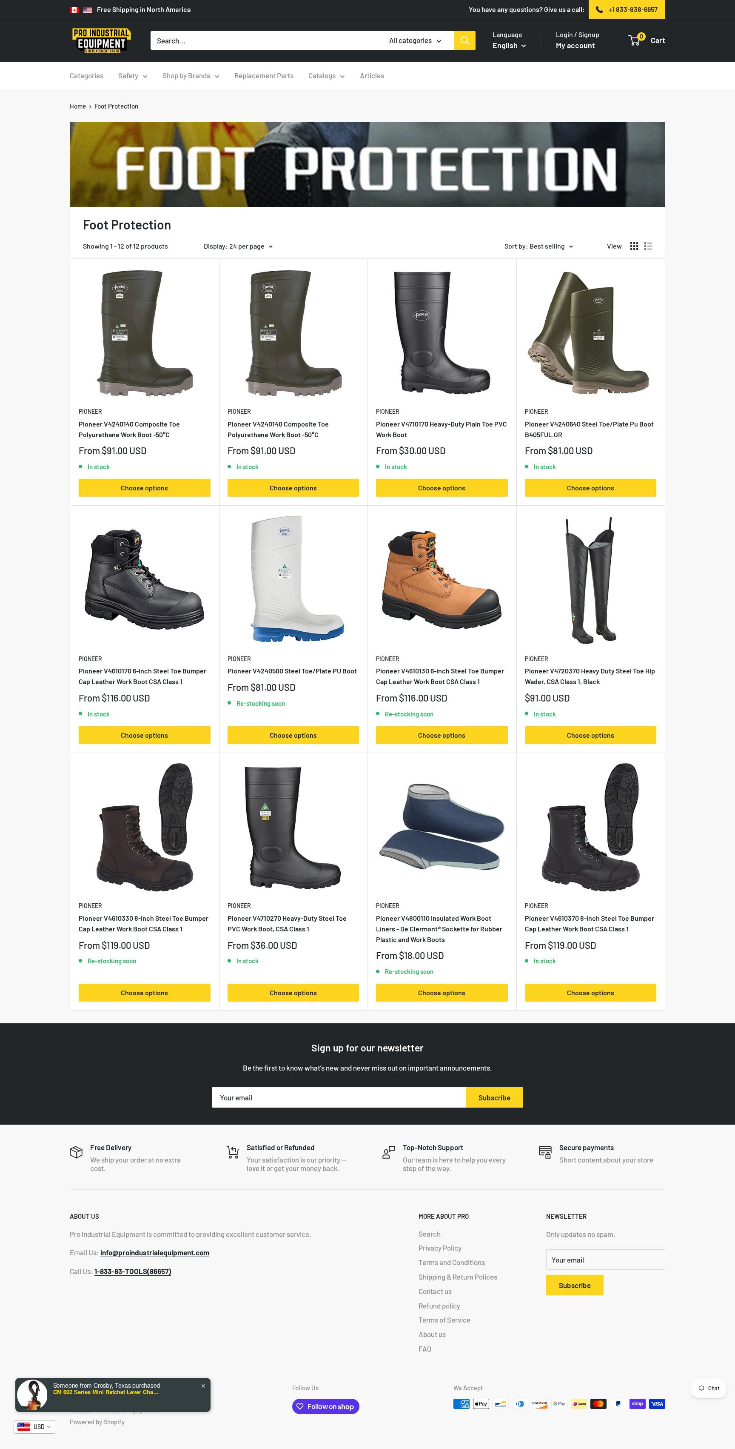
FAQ (425, 1348)
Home (78, 106)
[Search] (465, 40)
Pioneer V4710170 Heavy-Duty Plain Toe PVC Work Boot (441, 429)
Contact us (435, 1291)
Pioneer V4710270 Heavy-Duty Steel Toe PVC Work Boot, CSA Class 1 (287, 923)
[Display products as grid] (634, 246)
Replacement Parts (263, 75)
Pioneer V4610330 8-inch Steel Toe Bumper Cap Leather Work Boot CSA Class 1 (143, 923)
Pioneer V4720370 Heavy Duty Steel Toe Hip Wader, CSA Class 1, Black (590, 676)
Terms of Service (444, 1319)
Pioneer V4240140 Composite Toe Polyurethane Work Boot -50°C (129, 429)
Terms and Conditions (452, 1262)
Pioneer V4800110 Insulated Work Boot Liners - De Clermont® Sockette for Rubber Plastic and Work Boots (439, 928)
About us (432, 1334)
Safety (128, 75)
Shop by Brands (186, 75)
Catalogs (322, 75)
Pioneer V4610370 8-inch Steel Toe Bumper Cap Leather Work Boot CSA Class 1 (589, 923)
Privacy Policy (440, 1247)
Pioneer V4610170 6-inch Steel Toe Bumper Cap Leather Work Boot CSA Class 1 (142, 676)
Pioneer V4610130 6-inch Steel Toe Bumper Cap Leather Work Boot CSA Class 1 (440, 676)
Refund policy (439, 1305)
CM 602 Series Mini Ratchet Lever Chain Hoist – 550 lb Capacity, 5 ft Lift (106, 1392)
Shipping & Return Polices (458, 1276)
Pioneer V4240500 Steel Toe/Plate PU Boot (292, 671)
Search (430, 1233)
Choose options (144, 488)
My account (575, 45)
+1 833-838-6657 (633, 9)
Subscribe (494, 1097)
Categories (86, 75)
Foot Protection (116, 106)
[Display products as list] (648, 246)
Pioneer (90, 411)
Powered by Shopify (97, 1422)
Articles (372, 75)
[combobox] (34, 1427)
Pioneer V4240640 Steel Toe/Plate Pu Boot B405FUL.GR (589, 429)
